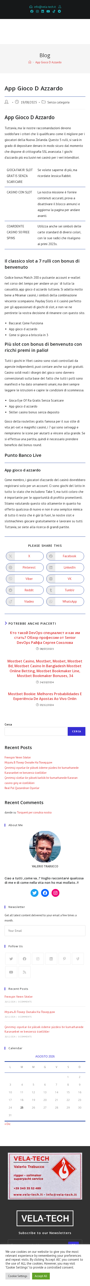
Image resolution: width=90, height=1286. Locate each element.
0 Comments (24, 1001)
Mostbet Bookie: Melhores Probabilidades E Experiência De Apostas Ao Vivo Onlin (45, 696)
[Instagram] (38, 959)
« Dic (7, 1124)
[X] (11, 959)
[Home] (29, 62)
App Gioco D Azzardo (48, 62)
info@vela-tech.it (45, 7)
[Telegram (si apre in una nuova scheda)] (59, 11)
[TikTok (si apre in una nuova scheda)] (54, 11)
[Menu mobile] (79, 31)
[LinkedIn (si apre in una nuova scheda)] (42, 11)
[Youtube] (11, 972)
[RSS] (25, 972)
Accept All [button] (41, 1276)
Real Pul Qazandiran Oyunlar (22, 788)
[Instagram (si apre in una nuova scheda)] (37, 11)
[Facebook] (25, 959)
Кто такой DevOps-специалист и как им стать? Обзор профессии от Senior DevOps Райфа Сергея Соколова (45, 637)
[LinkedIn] (51, 959)
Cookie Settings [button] (17, 1276)
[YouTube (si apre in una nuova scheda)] (48, 11)
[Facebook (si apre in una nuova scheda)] (32, 11)
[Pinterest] (65, 959)
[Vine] (78, 959)
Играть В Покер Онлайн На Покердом (28, 762)
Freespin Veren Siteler (18, 757)
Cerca (8, 724)
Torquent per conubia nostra (34, 812)
